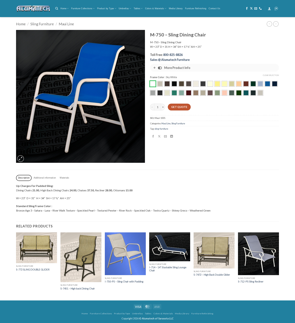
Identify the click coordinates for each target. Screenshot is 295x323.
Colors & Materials (154, 8)
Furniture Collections (81, 8)
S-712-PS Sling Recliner (251, 281)
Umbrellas (124, 8)
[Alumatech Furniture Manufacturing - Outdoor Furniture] (33, 8)
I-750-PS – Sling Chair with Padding (124, 281)
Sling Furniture (42, 24)
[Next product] (269, 24)
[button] (56, 8)
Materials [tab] (64, 177)
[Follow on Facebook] (246, 8)
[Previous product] (275, 24)
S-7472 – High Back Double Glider (212, 274)
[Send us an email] (255, 8)
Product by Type (105, 8)
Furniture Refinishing (195, 8)
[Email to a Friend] (165, 136)
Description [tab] (24, 177)
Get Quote (179, 106)
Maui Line (66, 24)
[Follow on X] (251, 8)
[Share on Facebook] (153, 136)
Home (63, 8)
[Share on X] (159, 136)
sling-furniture (161, 128)
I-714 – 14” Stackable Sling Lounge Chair (167, 269)
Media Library (176, 8)
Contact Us (214, 8)
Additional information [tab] (45, 177)
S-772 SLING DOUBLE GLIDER (33, 269)
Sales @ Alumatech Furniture (170, 60)
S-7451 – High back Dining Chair (77, 288)
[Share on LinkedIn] (171, 136)
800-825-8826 (173, 55)
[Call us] (260, 8)
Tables (137, 8)
